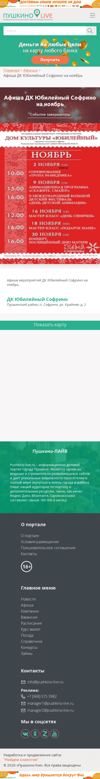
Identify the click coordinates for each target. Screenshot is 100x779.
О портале (30, 535)
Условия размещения (40, 541)
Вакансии (29, 617)
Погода (27, 635)
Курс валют (30, 629)
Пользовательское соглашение (48, 547)
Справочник (31, 641)
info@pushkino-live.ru (45, 681)
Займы (27, 653)
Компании (30, 611)
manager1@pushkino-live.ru (50, 703)
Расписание (31, 623)
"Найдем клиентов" (21, 759)
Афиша (27, 605)
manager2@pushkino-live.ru (50, 710)
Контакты (29, 553)
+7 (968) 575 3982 (42, 696)
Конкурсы (29, 647)
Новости (28, 599)
